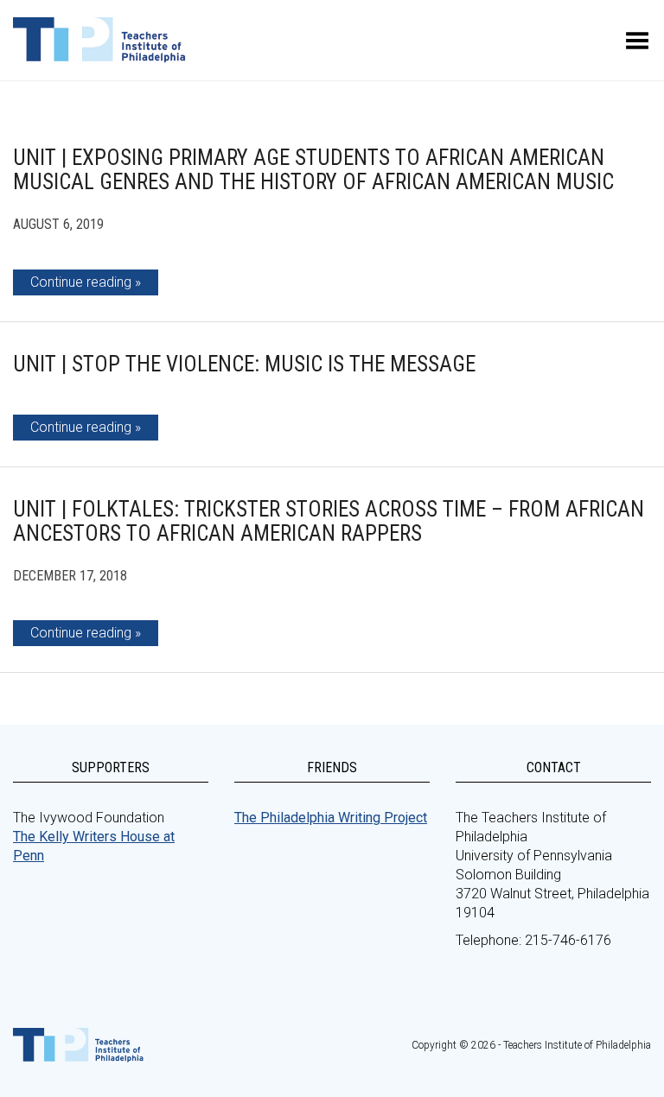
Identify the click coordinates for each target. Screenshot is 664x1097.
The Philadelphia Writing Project (330, 817)
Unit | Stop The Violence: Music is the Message (244, 364)
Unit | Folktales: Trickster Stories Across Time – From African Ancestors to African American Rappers (328, 521)
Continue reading (80, 282)
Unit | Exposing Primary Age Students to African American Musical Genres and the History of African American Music (313, 169)
